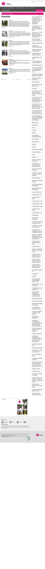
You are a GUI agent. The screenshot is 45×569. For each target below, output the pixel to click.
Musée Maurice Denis (12, 427)
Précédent (4, 79)
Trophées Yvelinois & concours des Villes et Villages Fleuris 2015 (36, 255)
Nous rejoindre (35, 122)
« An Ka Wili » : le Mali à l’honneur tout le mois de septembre (37, 174)
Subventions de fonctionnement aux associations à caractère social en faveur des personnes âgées (37, 339)
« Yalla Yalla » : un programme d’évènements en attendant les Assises (37, 231)
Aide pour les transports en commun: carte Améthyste (37, 330)
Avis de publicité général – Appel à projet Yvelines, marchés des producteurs (37, 112)
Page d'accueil (40, 435)
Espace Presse (3, 434)
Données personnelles (5, 435)
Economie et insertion (5, 10)
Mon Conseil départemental (10, 7)
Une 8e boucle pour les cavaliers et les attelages (18, 21)
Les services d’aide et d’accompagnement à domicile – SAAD (36, 280)
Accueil (3, 7)
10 (12, 79)
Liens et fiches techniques (37, 301)
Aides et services (39, 10)
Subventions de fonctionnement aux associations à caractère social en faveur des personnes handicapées (37, 323)
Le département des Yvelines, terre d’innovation (18, 50)
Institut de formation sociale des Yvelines (23, 427)
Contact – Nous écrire (18, 434)
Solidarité (18, 7)
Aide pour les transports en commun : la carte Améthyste (37, 313)
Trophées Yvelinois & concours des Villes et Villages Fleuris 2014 (36, 266)
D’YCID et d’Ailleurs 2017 (36, 192)
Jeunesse (23, 7)
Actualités (34, 130)
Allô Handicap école (36, 246)
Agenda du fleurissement (37, 298)
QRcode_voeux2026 (35, 82)
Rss (26, 422)
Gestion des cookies (12, 435)
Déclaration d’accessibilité (37, 43)
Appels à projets (35, 139)
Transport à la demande (36, 333)
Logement (34, 276)
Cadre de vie (32, 7)
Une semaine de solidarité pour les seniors (17, 31)
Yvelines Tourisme (4, 428)
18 (20, 79)
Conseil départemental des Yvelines (7, 3)
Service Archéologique (5, 427)
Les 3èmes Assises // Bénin (37, 206)
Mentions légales (25, 434)
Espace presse (35, 125)
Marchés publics (9, 434)
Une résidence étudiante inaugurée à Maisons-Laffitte (19, 69)
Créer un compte (35, 141)
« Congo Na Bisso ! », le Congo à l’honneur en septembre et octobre (36, 165)
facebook (6, 422)
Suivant (28, 79)
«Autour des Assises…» (36, 371)
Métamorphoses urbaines (37, 65)
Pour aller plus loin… (36, 368)
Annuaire (34, 132)
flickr (20, 422)
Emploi (13, 434)
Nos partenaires (35, 215)
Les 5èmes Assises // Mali (37, 201)
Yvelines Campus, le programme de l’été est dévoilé (19, 41)
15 (16, 79)
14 (15, 79)
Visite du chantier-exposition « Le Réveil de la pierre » (37, 385)
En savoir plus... (3, 27)
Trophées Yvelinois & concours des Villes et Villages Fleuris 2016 (36, 261)
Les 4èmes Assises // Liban (37, 203)
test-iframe (34, 88)
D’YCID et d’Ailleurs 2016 (36, 194)
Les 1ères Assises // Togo (37, 212)
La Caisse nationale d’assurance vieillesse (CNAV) (36, 243)
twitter (13, 422)
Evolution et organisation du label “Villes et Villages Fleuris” (37, 250)
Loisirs (27, 7)
